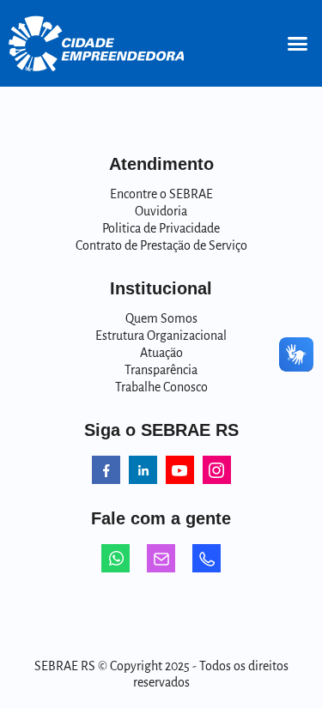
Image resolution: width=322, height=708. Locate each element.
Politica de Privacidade (161, 228)
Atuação (161, 353)
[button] (298, 43)
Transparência (161, 370)
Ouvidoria (161, 211)
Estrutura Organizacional (161, 335)
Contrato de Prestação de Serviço (161, 245)
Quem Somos (161, 318)
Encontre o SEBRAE (161, 194)
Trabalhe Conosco (161, 387)
